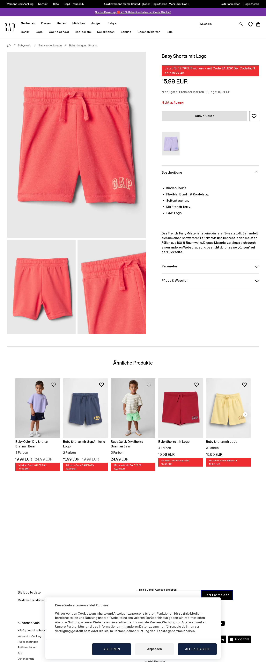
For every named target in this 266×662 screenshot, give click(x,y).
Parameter (169, 266)
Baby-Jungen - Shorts (83, 45)
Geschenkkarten (148, 31)
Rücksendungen (28, 641)
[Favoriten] (250, 24)
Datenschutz (26, 658)
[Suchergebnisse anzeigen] (241, 24)
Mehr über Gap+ (179, 3)
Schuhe (126, 31)
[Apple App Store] (239, 639)
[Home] (9, 45)
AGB (20, 653)
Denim (25, 31)
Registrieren (159, 3)
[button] (254, 116)
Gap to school (59, 31)
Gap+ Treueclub (73, 3)
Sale (170, 31)
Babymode (24, 45)
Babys (112, 23)
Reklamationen (27, 647)
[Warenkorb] (258, 24)
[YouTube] (221, 623)
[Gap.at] (10, 27)
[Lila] (171, 144)
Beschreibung (172, 172)
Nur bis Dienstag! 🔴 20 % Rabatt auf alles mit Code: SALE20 (133, 12)
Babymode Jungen (50, 45)
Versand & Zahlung (29, 636)
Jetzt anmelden (230, 3)
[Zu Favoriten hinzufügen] (54, 385)
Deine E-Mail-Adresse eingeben (158, 589)
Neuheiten (28, 23)
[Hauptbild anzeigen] (76, 145)
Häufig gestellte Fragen (32, 630)
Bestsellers (83, 31)
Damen (46, 23)
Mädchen (78, 23)
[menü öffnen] (37, 23)
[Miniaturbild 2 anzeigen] (112, 287)
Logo (39, 31)
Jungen (96, 23)
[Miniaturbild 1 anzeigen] (41, 287)
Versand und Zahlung (20, 3)
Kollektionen (106, 31)
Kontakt (43, 3)
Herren (61, 23)
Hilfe (56, 3)
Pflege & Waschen (175, 280)
